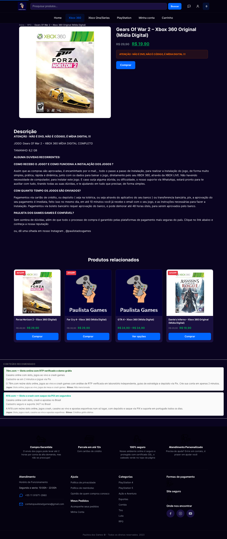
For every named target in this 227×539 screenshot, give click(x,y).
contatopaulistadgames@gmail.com (44, 504)
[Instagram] (180, 513)
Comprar (125, 65)
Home (57, 17)
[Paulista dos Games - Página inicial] (22, 6)
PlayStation (124, 17)
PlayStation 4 (126, 482)
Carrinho (167, 17)
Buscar (175, 6)
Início (21, 25)
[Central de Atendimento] (189, 6)
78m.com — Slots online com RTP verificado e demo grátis (39, 370)
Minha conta (147, 17)
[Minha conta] (197, 6)
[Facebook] (170, 513)
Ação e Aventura (127, 493)
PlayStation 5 (126, 487)
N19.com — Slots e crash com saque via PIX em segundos (38, 395)
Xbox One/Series (99, 17)
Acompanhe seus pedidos (85, 506)
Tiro (121, 510)
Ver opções (139, 336)
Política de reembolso (82, 487)
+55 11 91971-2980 (36, 495)
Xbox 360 (75, 17)
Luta (121, 515)
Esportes (123, 499)
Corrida (123, 504)
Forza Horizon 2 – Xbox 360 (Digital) (36, 319)
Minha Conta (77, 511)
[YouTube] (190, 513)
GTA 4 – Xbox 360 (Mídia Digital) (136, 319)
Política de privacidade (83, 482)
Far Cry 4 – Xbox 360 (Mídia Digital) (87, 319)
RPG (29, 25)
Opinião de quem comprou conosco (90, 493)
